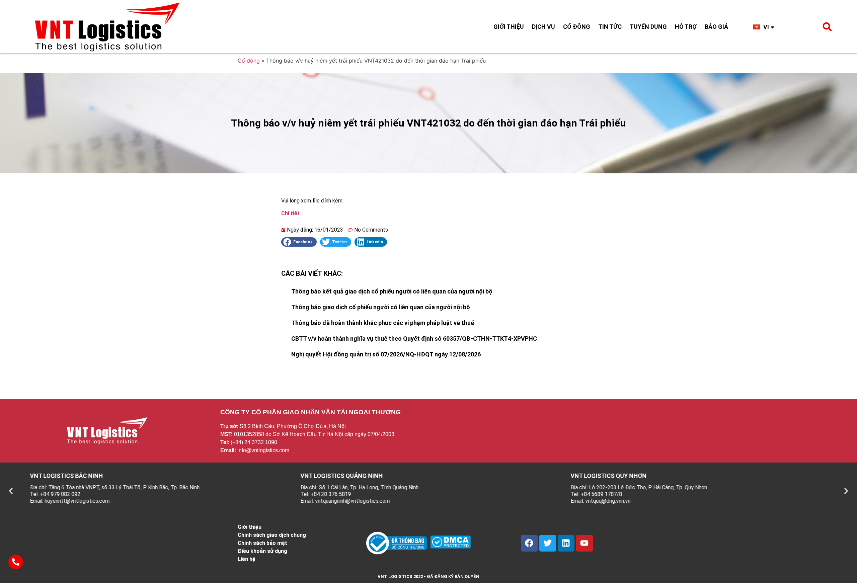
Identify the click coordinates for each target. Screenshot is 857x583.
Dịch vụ (543, 26)
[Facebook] (529, 543)
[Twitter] (547, 543)
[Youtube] (584, 543)
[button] (827, 27)
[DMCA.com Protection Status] (450, 546)
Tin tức (610, 26)
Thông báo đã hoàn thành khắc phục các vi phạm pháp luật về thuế (382, 322)
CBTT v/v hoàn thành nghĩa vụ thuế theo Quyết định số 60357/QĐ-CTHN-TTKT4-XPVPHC (414, 338)
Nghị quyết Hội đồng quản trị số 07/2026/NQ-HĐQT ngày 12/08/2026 (386, 354)
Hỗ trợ (686, 26)
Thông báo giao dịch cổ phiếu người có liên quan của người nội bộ (380, 307)
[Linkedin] (566, 543)
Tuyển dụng (648, 26)
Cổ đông (576, 26)
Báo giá (716, 26)
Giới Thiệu (508, 26)
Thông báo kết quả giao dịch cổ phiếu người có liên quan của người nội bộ (391, 291)
